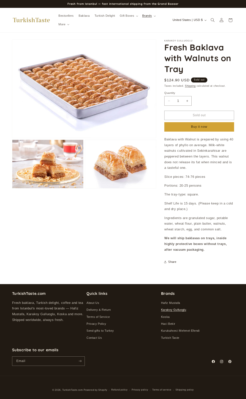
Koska (165, 316)
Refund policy (119, 390)
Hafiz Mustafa (170, 302)
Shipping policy (184, 390)
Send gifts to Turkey (100, 330)
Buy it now (199, 126)
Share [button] (172, 261)
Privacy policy (140, 390)
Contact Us (94, 337)
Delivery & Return (98, 309)
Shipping (190, 86)
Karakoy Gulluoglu (173, 309)
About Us (92, 302)
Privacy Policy (96, 323)
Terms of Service (98, 316)
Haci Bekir (168, 323)
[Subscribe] (80, 361)
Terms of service (161, 390)
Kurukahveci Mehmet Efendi (180, 330)
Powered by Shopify (95, 390)
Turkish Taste (170, 337)
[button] (128, 16)
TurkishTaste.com (72, 390)
